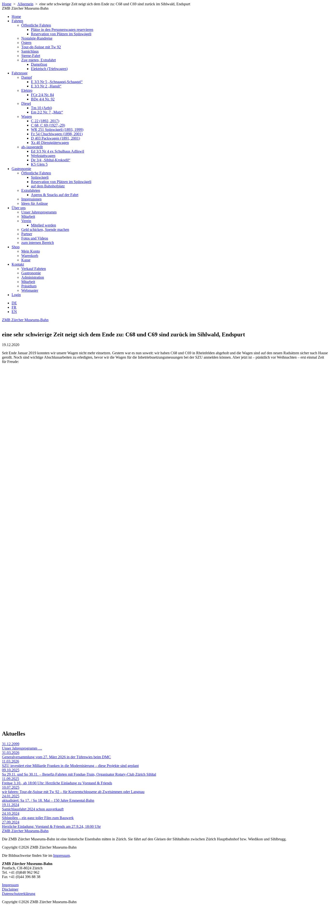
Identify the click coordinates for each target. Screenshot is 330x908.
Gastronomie (21, 169)
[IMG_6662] (80, 721)
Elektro (26, 90)
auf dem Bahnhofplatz (48, 186)
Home (6, 4)
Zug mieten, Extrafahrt (38, 60)
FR (14, 307)
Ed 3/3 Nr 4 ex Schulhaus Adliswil (57, 151)
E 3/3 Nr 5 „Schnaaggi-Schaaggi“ (57, 82)
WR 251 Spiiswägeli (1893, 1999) (57, 130)
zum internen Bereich (37, 243)
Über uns (19, 208)
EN (14, 312)
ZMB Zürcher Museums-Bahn (25, 320)
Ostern (26, 43)
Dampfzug (39, 64)
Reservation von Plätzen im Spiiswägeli (61, 34)
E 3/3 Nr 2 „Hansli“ (46, 86)
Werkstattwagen (43, 156)
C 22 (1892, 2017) (45, 121)
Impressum (61, 855)
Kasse (25, 260)
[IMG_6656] (80, 602)
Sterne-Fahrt (30, 56)
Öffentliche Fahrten (36, 25)
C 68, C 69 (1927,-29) (48, 125)
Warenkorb (29, 256)
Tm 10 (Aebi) (41, 108)
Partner (26, 234)
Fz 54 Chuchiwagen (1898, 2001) (57, 134)
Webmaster (29, 290)
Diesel (26, 103)
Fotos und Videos (34, 238)
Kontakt (18, 264)
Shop (16, 247)
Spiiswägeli (40, 177)
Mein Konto (30, 251)
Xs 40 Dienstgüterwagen (50, 143)
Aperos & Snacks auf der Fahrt (54, 195)
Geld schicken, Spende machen (45, 229)
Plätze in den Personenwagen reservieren (62, 30)
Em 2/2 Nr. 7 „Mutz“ (47, 112)
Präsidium (28, 286)
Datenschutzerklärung (18, 894)
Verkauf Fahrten (33, 269)
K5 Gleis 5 (39, 164)
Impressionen (31, 199)
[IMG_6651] (80, 482)
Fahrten (17, 21)
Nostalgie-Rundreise (36, 38)
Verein (26, 221)
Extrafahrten (30, 190)
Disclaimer (10, 889)
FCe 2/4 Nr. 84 (42, 95)
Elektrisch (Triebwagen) (49, 69)
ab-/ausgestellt (32, 147)
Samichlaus (30, 51)
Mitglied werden (43, 225)
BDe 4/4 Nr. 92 (43, 99)
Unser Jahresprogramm (39, 212)
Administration (32, 277)
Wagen (26, 116)
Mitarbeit (28, 216)
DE (14, 303)
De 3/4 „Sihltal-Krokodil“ (50, 160)
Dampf (26, 77)
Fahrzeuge (20, 73)
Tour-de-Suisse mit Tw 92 (41, 47)
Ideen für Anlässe (34, 203)
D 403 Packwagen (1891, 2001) (55, 138)
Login (16, 295)
